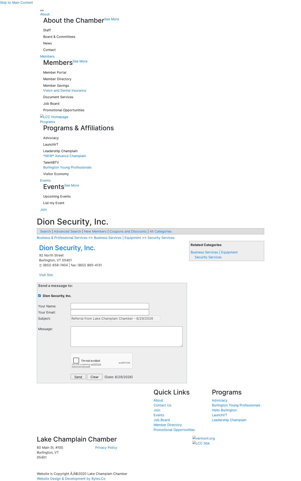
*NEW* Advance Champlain (64, 156)
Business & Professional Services (62, 238)
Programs (47, 122)
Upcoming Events (57, 196)
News (47, 43)
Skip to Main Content (16, 2)
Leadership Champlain (60, 151)
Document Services (58, 97)
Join (43, 209)
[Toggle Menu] (41, 10)
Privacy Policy (106, 447)
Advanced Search (67, 231)
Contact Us (162, 405)
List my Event (53, 203)
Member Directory (57, 79)
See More (111, 19)
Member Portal (54, 72)
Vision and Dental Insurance (64, 90)
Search (45, 231)
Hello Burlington (224, 410)
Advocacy (51, 138)
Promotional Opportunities (63, 110)
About (45, 14)
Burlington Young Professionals (67, 167)
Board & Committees (59, 37)
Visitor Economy (56, 174)
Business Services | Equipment (214, 252)
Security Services (208, 257)
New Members (95, 231)
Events (45, 180)
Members (47, 56)
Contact (49, 50)
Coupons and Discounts (128, 231)
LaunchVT (50, 144)
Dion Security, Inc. (67, 248)
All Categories (161, 231)
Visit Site (46, 275)
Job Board (51, 103)
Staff (47, 30)
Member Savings (56, 85)
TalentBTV (51, 162)
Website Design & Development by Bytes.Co (71, 479)
